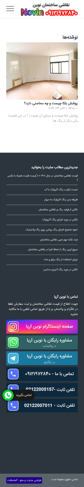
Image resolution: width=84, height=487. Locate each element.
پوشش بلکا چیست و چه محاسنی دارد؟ (51, 103)
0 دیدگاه (73, 108)
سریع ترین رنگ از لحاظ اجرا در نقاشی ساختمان (53, 250)
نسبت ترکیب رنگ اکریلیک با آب (61, 190)
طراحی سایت (34, 480)
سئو (22, 480)
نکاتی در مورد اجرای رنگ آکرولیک (60, 220)
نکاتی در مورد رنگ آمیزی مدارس (60, 270)
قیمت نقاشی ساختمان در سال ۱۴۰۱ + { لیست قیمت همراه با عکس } (42, 178)
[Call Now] (8, 395)
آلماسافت (12, 480)
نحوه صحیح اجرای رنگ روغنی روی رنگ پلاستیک (52, 230)
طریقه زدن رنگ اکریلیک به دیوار (61, 200)
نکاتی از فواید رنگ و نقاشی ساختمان (58, 210)
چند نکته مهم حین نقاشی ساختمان (59, 240)
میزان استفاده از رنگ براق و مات (61, 260)
